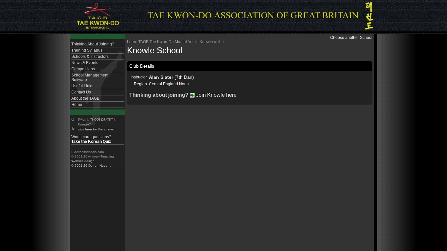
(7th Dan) (171, 77)
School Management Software (89, 77)
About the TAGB (85, 98)
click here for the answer (96, 129)
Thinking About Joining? (92, 44)
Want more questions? (91, 139)
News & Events (84, 62)
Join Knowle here (216, 95)
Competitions (83, 69)
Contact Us (81, 92)
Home (76, 104)
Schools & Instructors (90, 56)
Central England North (169, 84)
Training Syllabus (86, 50)
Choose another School (351, 37)
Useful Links (82, 86)
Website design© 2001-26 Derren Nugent (91, 163)
